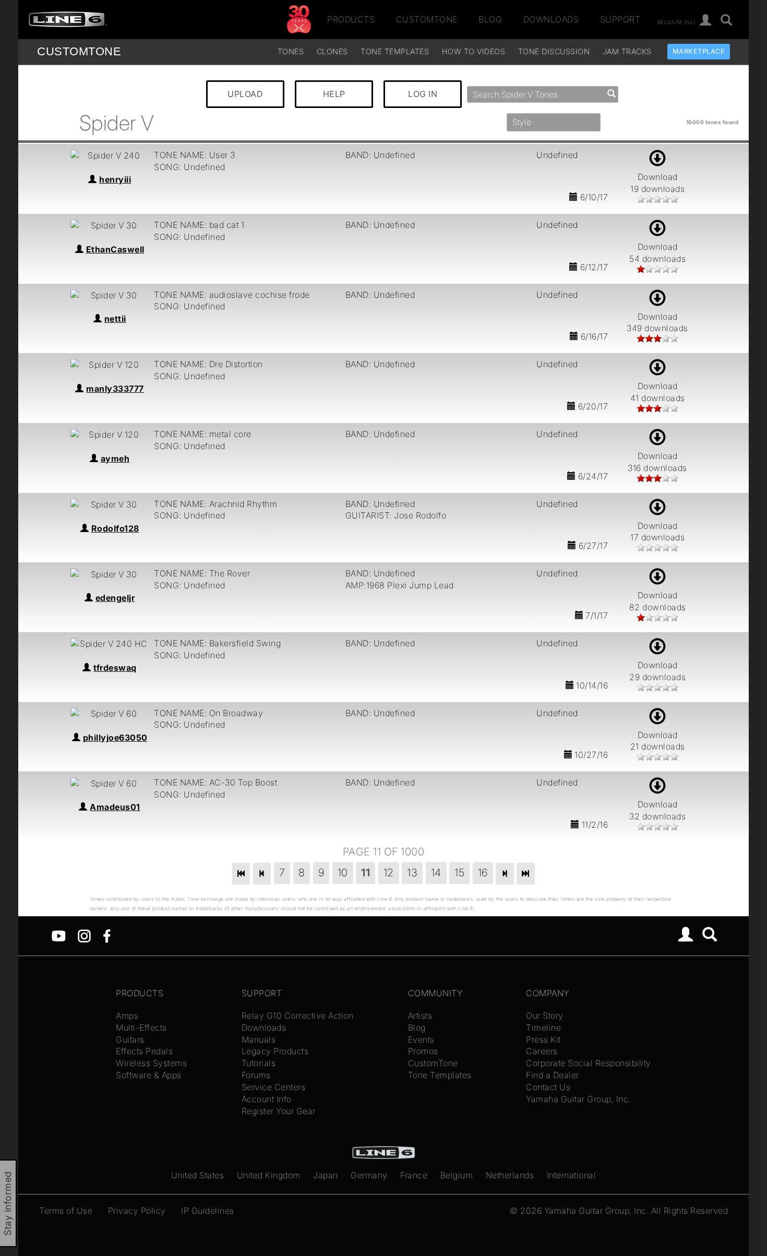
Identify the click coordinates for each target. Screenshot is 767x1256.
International (571, 1175)
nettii (115, 318)
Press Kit (543, 1039)
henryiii (115, 179)
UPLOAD (245, 94)
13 (412, 872)
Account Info (267, 1099)
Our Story (545, 1015)
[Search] (727, 21)
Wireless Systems (151, 1063)
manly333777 (115, 388)
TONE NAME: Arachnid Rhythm (215, 504)
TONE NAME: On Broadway (208, 713)
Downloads (551, 19)
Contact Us (548, 1087)
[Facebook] (107, 935)
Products (351, 19)
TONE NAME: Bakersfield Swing (217, 643)
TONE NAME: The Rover (202, 573)
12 (389, 872)
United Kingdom (269, 1175)
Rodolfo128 (115, 528)
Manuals (259, 1039)
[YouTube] (59, 935)
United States (197, 1175)
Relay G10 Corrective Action (298, 1015)
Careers (542, 1051)
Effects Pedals (144, 1051)
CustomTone (427, 19)
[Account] (706, 21)
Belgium (456, 1175)
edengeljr (115, 598)
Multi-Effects (141, 1027)
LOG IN (422, 94)
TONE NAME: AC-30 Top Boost (215, 782)
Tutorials (259, 1063)
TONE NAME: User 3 (194, 155)
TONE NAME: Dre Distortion (208, 364)
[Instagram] (84, 935)
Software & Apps (149, 1075)
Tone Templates (395, 51)
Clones (332, 51)
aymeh (115, 458)
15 (459, 872)
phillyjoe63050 (115, 737)
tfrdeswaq (115, 667)
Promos (423, 1051)
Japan (325, 1175)
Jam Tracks (627, 51)
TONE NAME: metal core (202, 434)
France (413, 1175)
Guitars (130, 1039)
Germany (369, 1175)
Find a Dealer (552, 1075)
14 (436, 872)
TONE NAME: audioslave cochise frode (232, 294)
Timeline (543, 1027)
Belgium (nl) (676, 21)
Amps (127, 1015)
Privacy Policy (137, 1210)
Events (421, 1039)
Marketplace (699, 51)
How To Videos (474, 51)
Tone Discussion (554, 51)
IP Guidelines (207, 1210)
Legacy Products (275, 1051)
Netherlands (510, 1175)
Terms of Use (65, 1210)
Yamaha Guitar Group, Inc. (578, 1099)
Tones (291, 51)
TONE (79, 51)
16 (483, 872)
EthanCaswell (115, 249)
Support (620, 19)
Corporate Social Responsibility (588, 1063)
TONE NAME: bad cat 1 (199, 225)
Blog (490, 19)
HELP (334, 94)
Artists (420, 1015)
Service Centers (274, 1087)
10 (343, 872)
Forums (256, 1075)
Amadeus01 (115, 807)
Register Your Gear (279, 1111)
